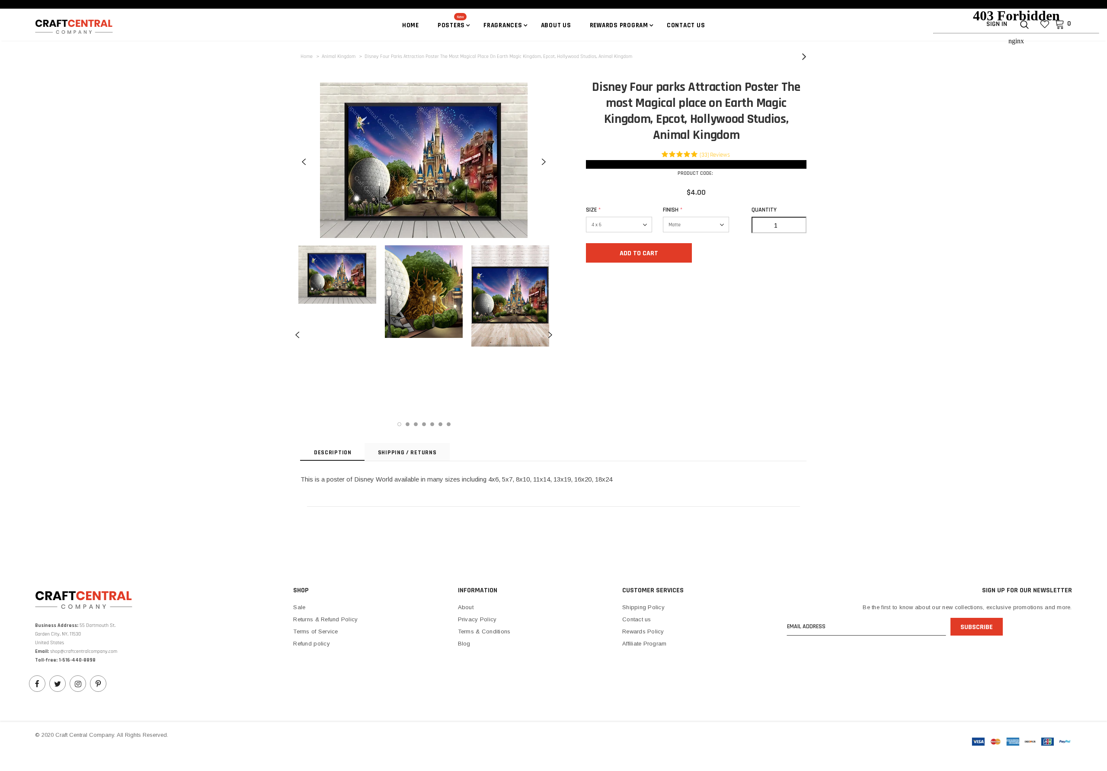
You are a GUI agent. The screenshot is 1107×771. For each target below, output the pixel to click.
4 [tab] (424, 424)
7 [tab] (449, 424)
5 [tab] (432, 424)
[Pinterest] (98, 683)
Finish (672, 210)
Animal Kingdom (338, 56)
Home (307, 56)
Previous (304, 161)
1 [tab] (399, 424)
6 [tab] (440, 424)
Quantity (764, 210)
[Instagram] (78, 683)
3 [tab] (416, 424)
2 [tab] (408, 424)
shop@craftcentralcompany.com (83, 651)
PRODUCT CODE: (695, 173)
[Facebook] (37, 683)
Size (593, 210)
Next (543, 161)
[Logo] (86, 25)
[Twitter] (57, 683)
